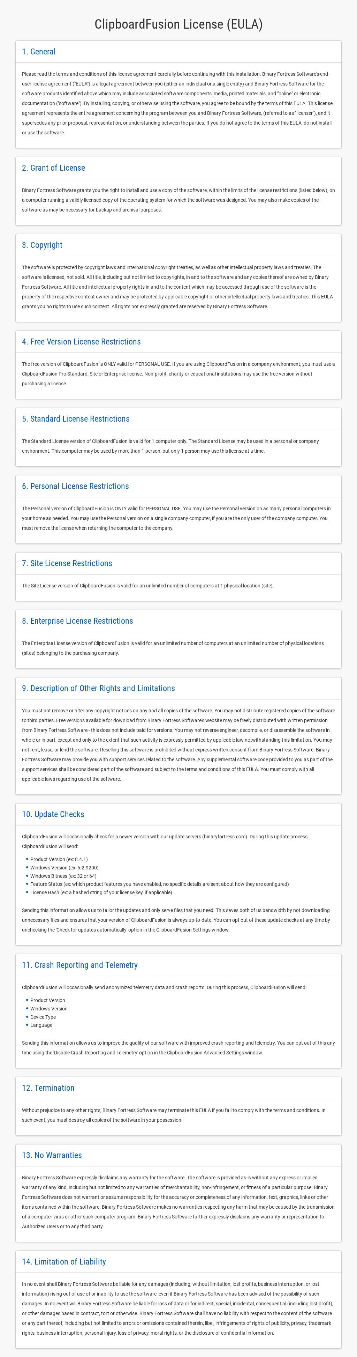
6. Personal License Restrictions (75, 486)
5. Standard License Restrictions (76, 419)
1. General (39, 52)
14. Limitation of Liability (64, 1262)
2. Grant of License (53, 168)
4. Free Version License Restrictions (81, 342)
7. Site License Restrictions (67, 563)
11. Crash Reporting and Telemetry (80, 965)
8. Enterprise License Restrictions (77, 621)
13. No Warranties (52, 1155)
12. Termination (48, 1088)
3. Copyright (42, 245)
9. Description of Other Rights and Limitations (98, 688)
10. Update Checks (53, 814)
